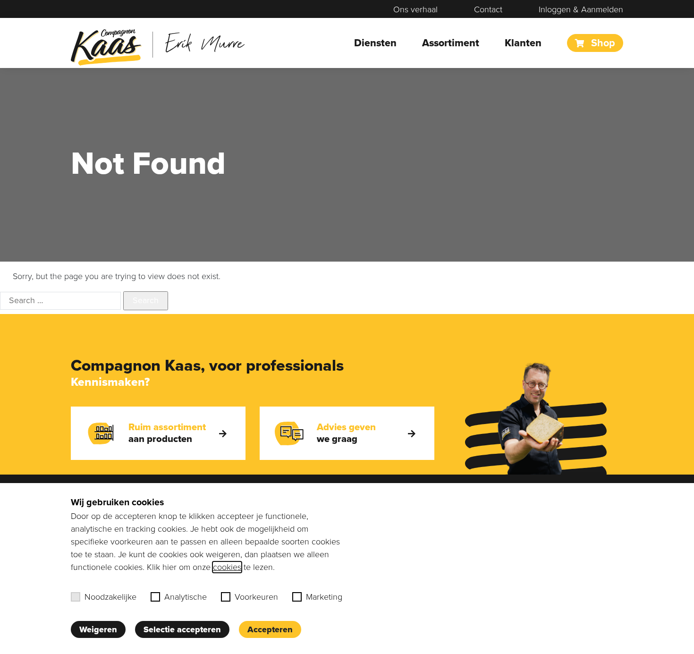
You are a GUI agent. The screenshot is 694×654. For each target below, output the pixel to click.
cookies (227, 567)
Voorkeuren (256, 597)
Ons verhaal (415, 9)
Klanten (523, 43)
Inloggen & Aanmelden (581, 9)
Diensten (375, 43)
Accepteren (270, 629)
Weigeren (98, 629)
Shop (601, 43)
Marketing (324, 597)
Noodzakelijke (110, 597)
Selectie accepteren (182, 629)
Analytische (185, 597)
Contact (488, 9)
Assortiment (450, 43)
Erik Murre (204, 42)
